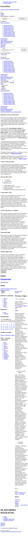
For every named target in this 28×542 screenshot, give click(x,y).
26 (5, 329)
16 (13, 326)
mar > (10, 319)
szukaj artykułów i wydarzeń (8, 49)
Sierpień (5, 353)
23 (13, 327)
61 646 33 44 (4, 54)
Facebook (3, 45)
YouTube (7, 112)
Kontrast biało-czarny (9, 28)
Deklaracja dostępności (9, 519)
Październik (6, 356)
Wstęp (5, 342)
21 (10, 327)
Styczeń (5, 344)
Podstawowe (8, 183)
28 (10, 329)
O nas (5, 516)
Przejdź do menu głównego (10, 1)
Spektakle (6, 313)
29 (11, 329)
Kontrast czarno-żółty (9, 30)
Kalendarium (6, 279)
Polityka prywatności (9, 520)
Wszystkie (7, 180)
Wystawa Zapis (13, 288)
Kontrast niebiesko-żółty (9, 36)
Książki (5, 302)
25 (3, 329)
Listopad (6, 357)
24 (1, 329)
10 (1, 326)
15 (11, 326)
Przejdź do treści (7, 3)
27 (7, 329)
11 (3, 326)
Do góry (17, 506)
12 (5, 326)
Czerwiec (6, 350)
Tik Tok (12, 112)
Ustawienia (3, 270)
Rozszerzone (8, 181)
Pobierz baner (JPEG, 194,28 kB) (20, 493)
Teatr (5, 300)
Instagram (3, 46)
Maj (4, 349)
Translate (12, 82)
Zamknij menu (4, 38)
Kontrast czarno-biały (9, 26)
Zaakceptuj (3, 272)
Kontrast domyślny (8, 25)
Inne (5, 305)
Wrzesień (6, 354)
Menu (2, 83)
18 (3, 327)
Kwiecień (6, 348)
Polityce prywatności (16, 153)
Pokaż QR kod (24, 505)
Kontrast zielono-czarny (9, 33)
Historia (5, 306)
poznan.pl (3, 288)
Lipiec (5, 352)
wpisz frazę (6, 18)
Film (5, 301)
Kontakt (5, 517)
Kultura (7, 288)
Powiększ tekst (18, 291)
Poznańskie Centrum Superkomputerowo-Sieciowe (11, 531)
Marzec (5, 346)
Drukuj (17, 505)
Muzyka (5, 298)
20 (7, 327)
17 (1, 327)
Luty (5, 345)
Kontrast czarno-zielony (9, 32)
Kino (5, 312)
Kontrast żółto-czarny (9, 29)
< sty (2, 319)
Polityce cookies (23, 158)
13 (7, 326)
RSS (20, 112)
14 (10, 326)
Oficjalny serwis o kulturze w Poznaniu (10, 9)
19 (5, 327)
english (2, 15)
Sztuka (5, 304)
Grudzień (6, 358)
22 (11, 327)
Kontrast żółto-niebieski (9, 34)
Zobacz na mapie (23, 305)
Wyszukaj (22, 18)
